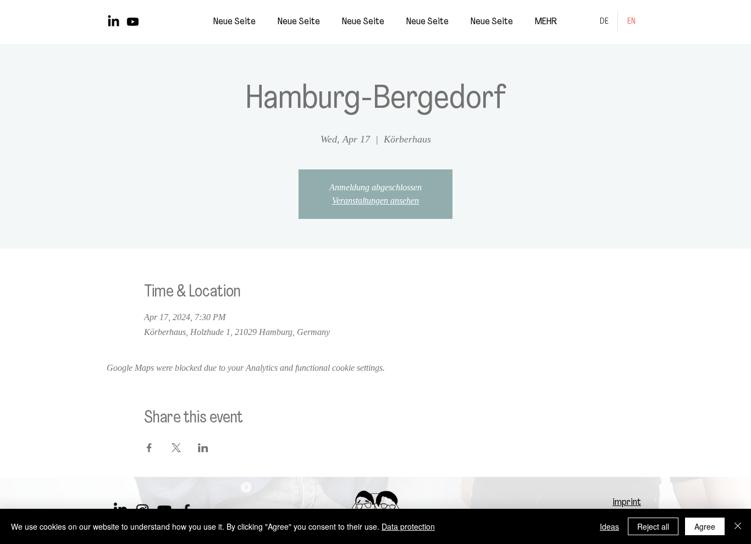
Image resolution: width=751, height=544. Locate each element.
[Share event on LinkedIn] (203, 447)
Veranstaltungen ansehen (375, 200)
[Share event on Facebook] (149, 447)
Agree (704, 526)
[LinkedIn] (113, 22)
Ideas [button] (609, 526)
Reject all (653, 526)
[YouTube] (133, 22)
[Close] (737, 526)
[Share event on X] (176, 447)
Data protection (408, 526)
